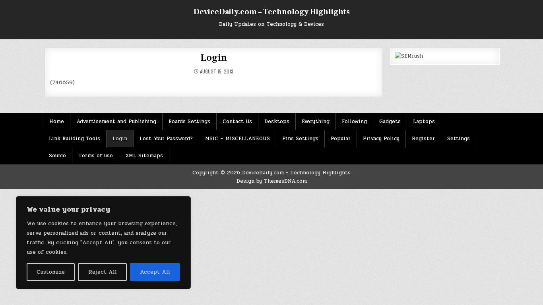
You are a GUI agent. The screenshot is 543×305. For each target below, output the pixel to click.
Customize (51, 272)
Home (56, 121)
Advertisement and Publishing (116, 121)
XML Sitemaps (144, 156)
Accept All (155, 272)
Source (57, 156)
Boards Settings (189, 121)
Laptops (424, 121)
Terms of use (95, 156)
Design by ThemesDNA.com (272, 181)
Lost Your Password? (166, 139)
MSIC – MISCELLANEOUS (237, 139)
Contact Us (237, 121)
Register (423, 139)
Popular (341, 139)
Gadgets (390, 121)
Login (213, 58)
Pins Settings (300, 139)
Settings (458, 139)
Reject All (102, 272)
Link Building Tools (74, 139)
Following (354, 121)
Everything (316, 121)
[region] (103, 242)
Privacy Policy (381, 139)
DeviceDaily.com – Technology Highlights (272, 12)
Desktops (276, 121)
